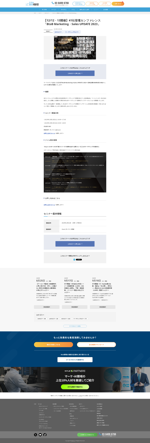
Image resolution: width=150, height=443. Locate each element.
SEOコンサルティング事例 (59, 406)
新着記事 (72, 416)
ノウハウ (71, 420)
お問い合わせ (118, 3)
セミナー (96, 9)
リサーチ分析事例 (57, 411)
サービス (53, 9)
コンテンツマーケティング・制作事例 (61, 408)
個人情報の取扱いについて (102, 415)
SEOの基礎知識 (73, 406)
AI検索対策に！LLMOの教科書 (79, 3)
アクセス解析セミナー (84, 408)
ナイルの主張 (72, 425)
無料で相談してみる (53, 345)
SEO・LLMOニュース (74, 418)
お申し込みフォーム (49, 133)
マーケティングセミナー (72, 32)
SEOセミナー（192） (66, 318)
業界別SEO (72, 411)
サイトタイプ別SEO (74, 408)
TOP (35, 13)
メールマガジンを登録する (75, 360)
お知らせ (98, 411)
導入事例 (44, 9)
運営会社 (99, 413)
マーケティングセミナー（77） (80, 318)
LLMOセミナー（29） (53, 318)
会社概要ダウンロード (105, 3)
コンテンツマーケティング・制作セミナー (88, 411)
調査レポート (72, 423)
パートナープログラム (43, 423)
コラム (73, 9)
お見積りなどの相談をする (87, 435)
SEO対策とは (99, 404)
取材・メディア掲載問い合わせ (103, 425)
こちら (80, 396)
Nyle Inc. (73, 440)
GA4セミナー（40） (42, 318)
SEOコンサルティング (43, 406)
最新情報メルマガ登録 (92, 3)
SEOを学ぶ (64, 9)
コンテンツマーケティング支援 (45, 417)
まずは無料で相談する (75, 387)
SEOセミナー (47, 13)
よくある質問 (99, 408)
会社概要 (105, 9)
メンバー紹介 (99, 406)
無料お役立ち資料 (84, 9)
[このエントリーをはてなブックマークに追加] (74, 259)
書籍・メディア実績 (100, 422)
